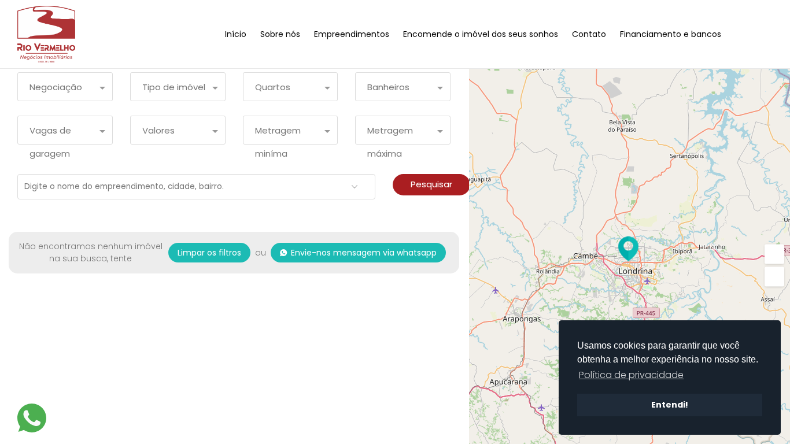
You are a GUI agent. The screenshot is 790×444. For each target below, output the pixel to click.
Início (235, 34)
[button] (774, 277)
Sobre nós (280, 34)
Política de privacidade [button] (631, 375)
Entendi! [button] (669, 404)
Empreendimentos (351, 34)
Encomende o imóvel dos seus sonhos (480, 34)
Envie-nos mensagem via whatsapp (364, 252)
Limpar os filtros (209, 252)
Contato (589, 34)
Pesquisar (431, 184)
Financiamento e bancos (670, 34)
